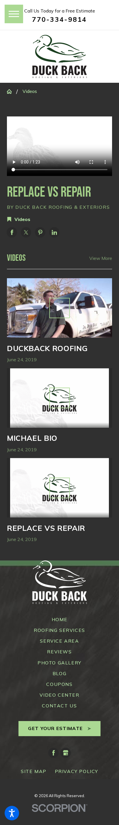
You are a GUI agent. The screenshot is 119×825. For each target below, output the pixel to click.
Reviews (59, 652)
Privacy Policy (76, 771)
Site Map (34, 771)
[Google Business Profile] (65, 753)
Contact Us (59, 706)
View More (100, 258)
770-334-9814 (59, 19)
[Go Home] (11, 91)
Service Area (59, 641)
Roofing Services (59, 630)
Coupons (59, 684)
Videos (30, 91)
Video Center (59, 695)
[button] (12, 813)
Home (59, 619)
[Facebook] (53, 753)
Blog (59, 673)
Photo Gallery (59, 663)
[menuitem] (59, 619)
